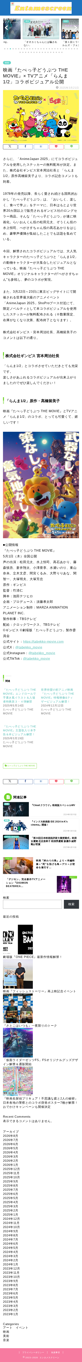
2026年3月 (10, 1156)
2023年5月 (10, 1297)
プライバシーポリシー (33, 1352)
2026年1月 (10, 1164)
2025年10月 (11, 1177)
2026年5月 (10, 1148)
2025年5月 (10, 1198)
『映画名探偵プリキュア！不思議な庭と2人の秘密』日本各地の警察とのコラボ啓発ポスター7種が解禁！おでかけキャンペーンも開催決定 (40, 1102)
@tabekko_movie (28, 647)
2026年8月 (10, 1135)
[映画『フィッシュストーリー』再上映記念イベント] (18, 974)
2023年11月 (11, 1272)
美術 (6, 1336)
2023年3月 (10, 1305)
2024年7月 (10, 1239)
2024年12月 (11, 1218)
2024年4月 (10, 1252)
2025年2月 (10, 1210)
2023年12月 (11, 1268)
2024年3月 (10, 1256)
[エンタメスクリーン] (41, 12)
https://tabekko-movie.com (43, 641)
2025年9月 (10, 1181)
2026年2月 (10, 1160)
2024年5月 (10, 1247)
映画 (7, 63)
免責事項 (55, 1352)
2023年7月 (10, 1289)
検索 (6, 897)
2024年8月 (10, 1235)
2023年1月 (10, 1314)
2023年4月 (10, 1301)
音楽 (6, 1340)
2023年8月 (10, 1285)
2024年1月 (10, 1264)
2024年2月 (10, 1260)
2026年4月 (10, 1152)
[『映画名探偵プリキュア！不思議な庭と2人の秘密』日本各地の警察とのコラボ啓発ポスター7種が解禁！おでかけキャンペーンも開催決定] (18, 1081)
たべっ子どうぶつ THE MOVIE (21, 766)
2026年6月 (10, 1144)
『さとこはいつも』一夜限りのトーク (30, 1025)
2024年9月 (10, 1231)
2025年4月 (10, 1202)
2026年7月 (10, 1140)
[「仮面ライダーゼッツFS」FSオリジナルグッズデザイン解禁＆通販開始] (18, 1043)
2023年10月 (11, 1276)
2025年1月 (10, 1214)
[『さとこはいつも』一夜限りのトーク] (18, 1008)
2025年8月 (10, 1185)
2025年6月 (10, 1194)
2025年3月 (10, 1206)
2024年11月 (11, 1223)
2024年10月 (11, 1227)
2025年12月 (11, 1169)
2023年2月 (10, 1310)
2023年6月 (10, 1293)
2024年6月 (10, 1243)
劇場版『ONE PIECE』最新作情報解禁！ (32, 956)
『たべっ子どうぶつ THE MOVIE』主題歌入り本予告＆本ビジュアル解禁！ (19, 730)
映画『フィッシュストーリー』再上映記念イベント (39, 991)
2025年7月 (10, 1189)
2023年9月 (10, 1281)
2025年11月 (11, 1173)
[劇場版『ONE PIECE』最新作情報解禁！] (18, 940)
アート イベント (15, 1327)
